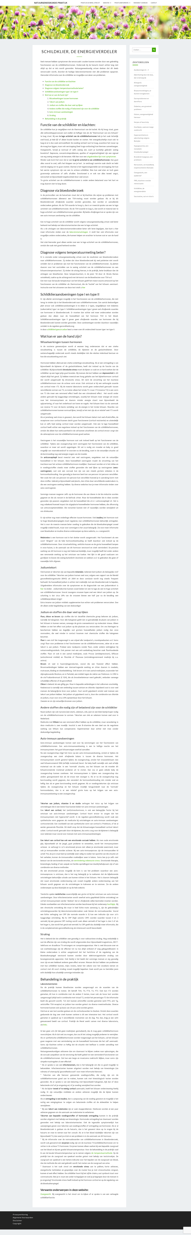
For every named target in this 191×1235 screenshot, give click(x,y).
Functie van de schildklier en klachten (60, 81)
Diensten (106, 3)
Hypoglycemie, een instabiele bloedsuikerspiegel (141, 149)
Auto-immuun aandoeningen (61, 112)
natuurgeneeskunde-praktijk (50, 2)
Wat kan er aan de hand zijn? (56, 95)
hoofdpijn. (111, 904)
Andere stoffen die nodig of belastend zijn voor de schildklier (74, 108)
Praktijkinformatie (122, 3)
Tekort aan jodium (57, 102)
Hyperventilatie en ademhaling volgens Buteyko (141, 138)
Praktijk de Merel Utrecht (90, 3)
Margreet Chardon (140, 3)
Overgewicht (45, 1194)
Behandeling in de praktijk (55, 118)
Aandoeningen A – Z (141, 70)
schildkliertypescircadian (57, 329)
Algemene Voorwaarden (23, 1217)
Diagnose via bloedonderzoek (57, 85)
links (45, 1024)
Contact (154, 3)
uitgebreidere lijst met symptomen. (101, 156)
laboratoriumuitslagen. (78, 232)
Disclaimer (17, 1220)
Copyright (17, 1223)
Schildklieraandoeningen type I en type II (61, 91)
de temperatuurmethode (101, 1153)
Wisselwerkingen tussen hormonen (63, 98)
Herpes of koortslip (141, 122)
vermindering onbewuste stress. (87, 860)
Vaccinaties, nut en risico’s (144, 196)
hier (83, 287)
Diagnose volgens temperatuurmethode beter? (64, 88)
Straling (52, 115)
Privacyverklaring (20, 1214)
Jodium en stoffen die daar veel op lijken (66, 105)
